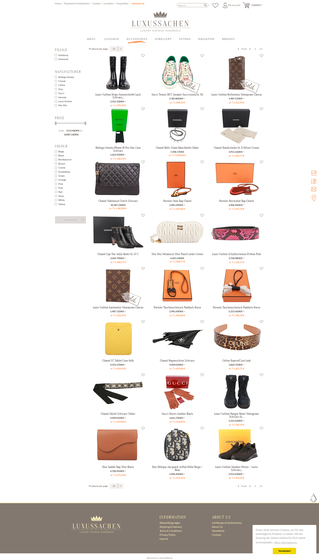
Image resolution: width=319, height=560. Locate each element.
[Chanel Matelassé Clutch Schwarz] (118, 179)
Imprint (164, 538)
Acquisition (123, 3)
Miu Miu (62, 105)
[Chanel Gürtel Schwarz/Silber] (118, 391)
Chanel (62, 81)
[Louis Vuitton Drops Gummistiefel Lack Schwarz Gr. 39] (118, 72)
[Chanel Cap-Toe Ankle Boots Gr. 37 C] (118, 232)
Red (60, 191)
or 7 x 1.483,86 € (118, 208)
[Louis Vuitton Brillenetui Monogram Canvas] (236, 81)
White (61, 200)
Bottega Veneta (66, 77)
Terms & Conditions (171, 530)
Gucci (61, 93)
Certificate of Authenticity (227, 522)
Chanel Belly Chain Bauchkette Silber (177, 147)
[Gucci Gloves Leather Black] (177, 391)
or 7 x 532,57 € (236, 262)
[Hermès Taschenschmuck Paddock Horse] (177, 285)
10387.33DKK (71, 134)
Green (61, 175)
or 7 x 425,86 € (177, 208)
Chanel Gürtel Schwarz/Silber (118, 413)
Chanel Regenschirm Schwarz (177, 360)
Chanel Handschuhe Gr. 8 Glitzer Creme (236, 147)
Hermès (62, 97)
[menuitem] (93, 3)
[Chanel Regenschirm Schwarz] (177, 338)
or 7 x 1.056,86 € (177, 155)
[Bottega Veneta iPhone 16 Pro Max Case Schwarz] (118, 125)
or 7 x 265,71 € (236, 368)
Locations (109, 3)
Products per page (98, 48)
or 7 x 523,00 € (177, 421)
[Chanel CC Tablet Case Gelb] (118, 338)
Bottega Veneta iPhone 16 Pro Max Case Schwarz (118, 149)
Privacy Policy (167, 534)
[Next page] (255, 48)
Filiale (61, 50)
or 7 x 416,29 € (236, 477)
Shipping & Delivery (171, 526)
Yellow (61, 204)
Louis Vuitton (65, 101)
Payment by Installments (77, 3)
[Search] (205, 5)
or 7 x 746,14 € (236, 315)
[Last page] (261, 48)
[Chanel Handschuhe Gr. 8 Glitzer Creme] (236, 125)
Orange (62, 179)
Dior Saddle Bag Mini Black (118, 467)
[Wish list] (215, 5)
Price (59, 118)
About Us (217, 526)
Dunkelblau (64, 171)
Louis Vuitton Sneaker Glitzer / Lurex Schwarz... (236, 468)
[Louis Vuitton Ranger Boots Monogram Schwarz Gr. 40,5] (236, 391)
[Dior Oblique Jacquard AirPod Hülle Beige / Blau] (177, 445)
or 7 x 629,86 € (177, 368)
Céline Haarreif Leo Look (236, 360)
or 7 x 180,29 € (118, 158)
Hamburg (63, 55)
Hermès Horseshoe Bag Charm (236, 201)
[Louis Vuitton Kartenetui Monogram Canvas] (118, 294)
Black (61, 155)
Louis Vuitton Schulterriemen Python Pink (236, 254)
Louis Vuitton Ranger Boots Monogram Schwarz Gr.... (236, 415)
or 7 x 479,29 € (118, 105)
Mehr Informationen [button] (285, 542)
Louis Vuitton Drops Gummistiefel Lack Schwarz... (118, 96)
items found (70, 219)
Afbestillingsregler (170, 522)
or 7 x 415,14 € (236, 208)
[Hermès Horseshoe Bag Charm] (236, 179)
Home (58, 3)
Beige (61, 151)
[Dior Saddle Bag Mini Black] (118, 445)
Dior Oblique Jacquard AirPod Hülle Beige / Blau (177, 468)
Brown (61, 163)
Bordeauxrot (64, 159)
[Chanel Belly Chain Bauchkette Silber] (177, 125)
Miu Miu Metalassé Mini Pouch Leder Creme (177, 254)
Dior (60, 89)
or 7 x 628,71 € (177, 261)
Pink (60, 183)
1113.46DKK (73, 130)
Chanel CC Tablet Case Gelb (118, 360)
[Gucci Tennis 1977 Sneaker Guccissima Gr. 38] (177, 81)
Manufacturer (68, 72)
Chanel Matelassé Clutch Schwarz (118, 201)
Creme (61, 167)
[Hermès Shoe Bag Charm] (177, 179)
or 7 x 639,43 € (118, 368)
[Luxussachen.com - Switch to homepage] (160, 23)
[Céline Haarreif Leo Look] (236, 338)
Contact (96, 3)
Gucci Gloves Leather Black (177, 413)
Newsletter (218, 530)
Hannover (63, 59)
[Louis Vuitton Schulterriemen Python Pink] (236, 232)
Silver (61, 196)
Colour (61, 146)
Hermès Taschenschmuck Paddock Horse (177, 307)
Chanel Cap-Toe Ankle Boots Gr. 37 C (118, 254)
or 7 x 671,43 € (118, 475)
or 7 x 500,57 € (118, 262)
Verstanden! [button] (284, 551)
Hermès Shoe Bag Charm (177, 201)
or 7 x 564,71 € (236, 155)
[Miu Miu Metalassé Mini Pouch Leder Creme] (177, 232)
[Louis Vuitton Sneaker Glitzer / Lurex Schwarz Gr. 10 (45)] (236, 445)
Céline (61, 85)
